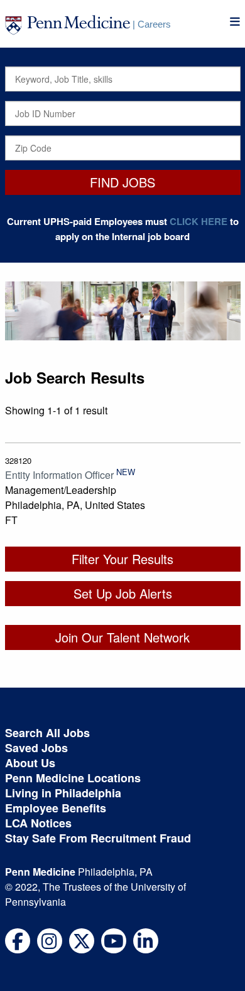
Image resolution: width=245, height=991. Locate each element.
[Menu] (235, 21)
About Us (30, 763)
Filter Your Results (122, 559)
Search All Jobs (47, 733)
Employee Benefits (55, 808)
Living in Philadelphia (63, 793)
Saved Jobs (36, 748)
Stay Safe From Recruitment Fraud (98, 838)
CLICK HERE (198, 221)
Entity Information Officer (59, 475)
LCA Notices (38, 823)
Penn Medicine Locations (73, 778)
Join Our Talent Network (122, 637)
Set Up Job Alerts (123, 593)
